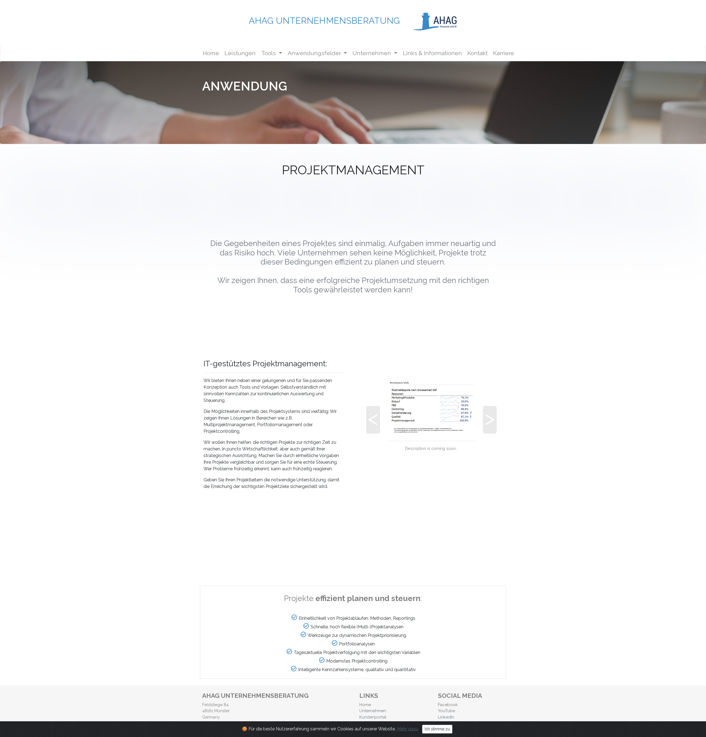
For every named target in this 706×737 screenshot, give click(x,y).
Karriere (503, 53)
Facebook (448, 704)
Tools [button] (269, 53)
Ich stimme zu (437, 729)
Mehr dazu (407, 728)
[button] (376, 429)
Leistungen (240, 53)
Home (212, 53)
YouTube (446, 710)
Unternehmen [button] (375, 53)
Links (432, 53)
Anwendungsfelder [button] (318, 53)
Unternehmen (372, 710)
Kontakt (477, 53)
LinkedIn (446, 717)
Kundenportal (372, 717)
